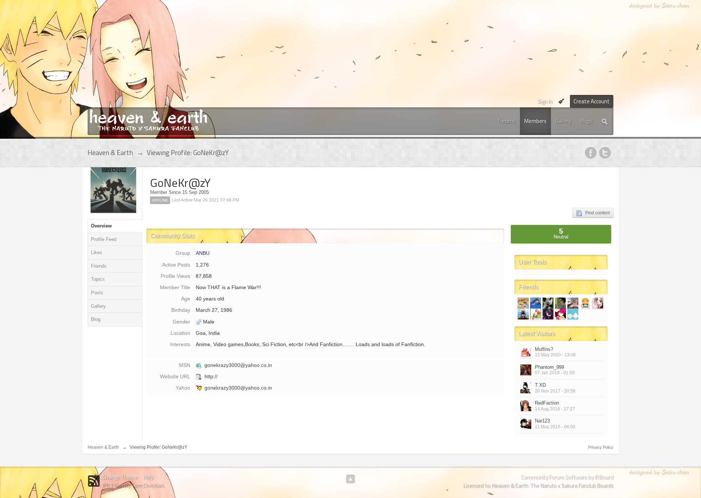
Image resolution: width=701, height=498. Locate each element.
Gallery (563, 121)
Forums (507, 121)
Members (535, 121)
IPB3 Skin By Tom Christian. (134, 485)
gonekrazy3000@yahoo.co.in (238, 365)
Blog (95, 319)
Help (148, 477)
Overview (101, 226)
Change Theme (120, 477)
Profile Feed (103, 239)
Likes (96, 252)
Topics (98, 279)
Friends (99, 266)
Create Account (592, 101)
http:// (211, 376)
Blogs (586, 121)
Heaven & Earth (103, 447)
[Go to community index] (148, 119)
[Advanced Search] (605, 121)
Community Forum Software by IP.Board (567, 477)
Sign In (544, 101)
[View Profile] (525, 351)
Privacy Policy (600, 447)
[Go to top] (350, 479)
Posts (97, 292)
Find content (596, 212)
